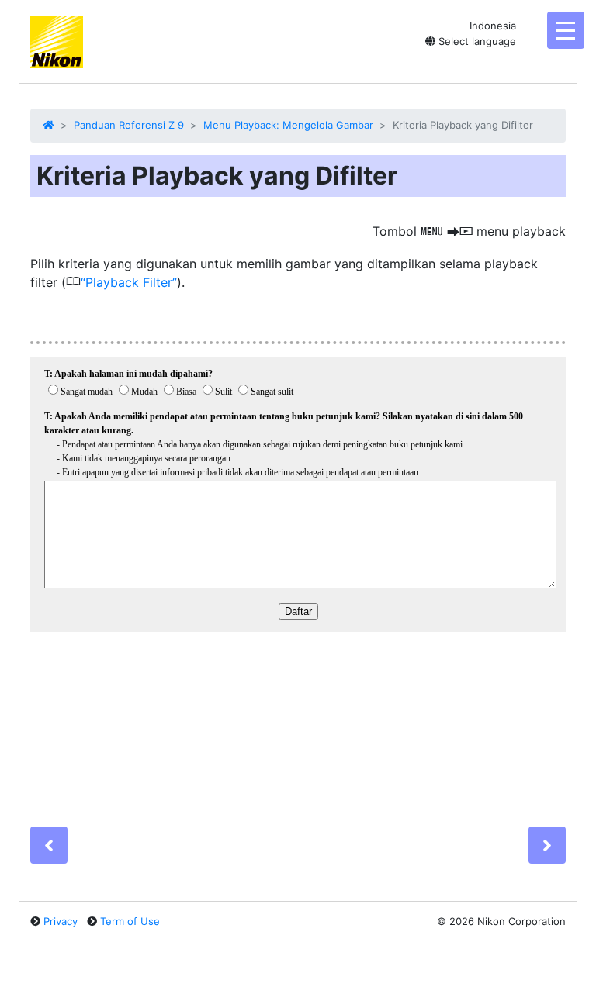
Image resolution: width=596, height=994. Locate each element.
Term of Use (130, 921)
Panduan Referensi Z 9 (129, 125)
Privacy (60, 921)
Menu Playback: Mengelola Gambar (288, 125)
